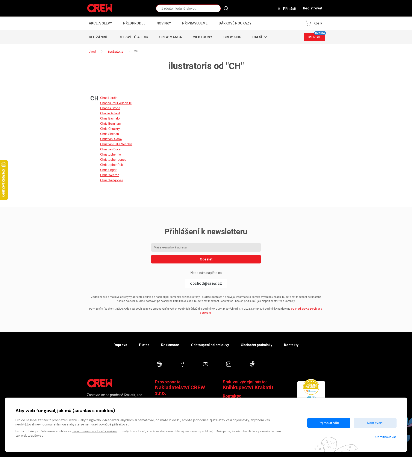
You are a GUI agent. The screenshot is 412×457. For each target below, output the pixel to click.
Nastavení (375, 423)
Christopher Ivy (110, 154)
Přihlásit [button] (289, 9)
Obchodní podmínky (256, 345)
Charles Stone (110, 108)
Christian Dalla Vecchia (116, 144)
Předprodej (134, 23)
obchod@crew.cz (206, 283)
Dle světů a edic (133, 37)
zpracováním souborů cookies (94, 431)
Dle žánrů (98, 37)
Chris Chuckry (110, 129)
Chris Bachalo (110, 118)
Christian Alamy (111, 139)
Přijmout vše (329, 423)
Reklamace (170, 345)
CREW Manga (170, 37)
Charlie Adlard (110, 113)
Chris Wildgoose (111, 180)
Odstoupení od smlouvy (210, 345)
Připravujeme (195, 23)
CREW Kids (232, 37)
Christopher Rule (112, 165)
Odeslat (206, 259)
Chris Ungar (108, 170)
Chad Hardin (108, 98)
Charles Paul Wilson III (116, 103)
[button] (258, 37)
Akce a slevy (100, 23)
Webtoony (202, 37)
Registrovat (312, 8)
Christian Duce (110, 149)
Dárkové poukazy (235, 23)
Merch (316, 36)
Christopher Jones (113, 160)
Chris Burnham (110, 124)
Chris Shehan (109, 134)
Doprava (120, 345)
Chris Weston (109, 175)
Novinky (163, 23)
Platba (144, 345)
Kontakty (291, 345)
